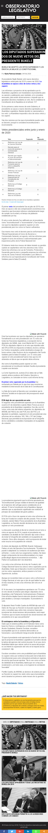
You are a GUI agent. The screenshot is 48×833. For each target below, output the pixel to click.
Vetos (20, 683)
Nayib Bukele (11, 683)
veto (11, 207)
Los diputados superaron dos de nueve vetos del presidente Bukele (23, 752)
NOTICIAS (29, 722)
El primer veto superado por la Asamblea (18, 382)
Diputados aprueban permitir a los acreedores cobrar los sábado (22, 815)
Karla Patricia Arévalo (13, 74)
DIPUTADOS (14, 722)
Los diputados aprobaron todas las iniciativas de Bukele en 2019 (24, 783)
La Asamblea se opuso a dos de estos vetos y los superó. (22, 83)
